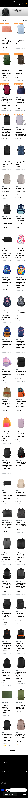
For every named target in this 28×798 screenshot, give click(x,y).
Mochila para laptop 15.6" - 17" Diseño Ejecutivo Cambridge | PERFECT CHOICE (6, 162)
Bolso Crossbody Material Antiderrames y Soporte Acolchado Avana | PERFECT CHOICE (6, 676)
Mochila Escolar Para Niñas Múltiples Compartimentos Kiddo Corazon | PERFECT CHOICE (6, 314)
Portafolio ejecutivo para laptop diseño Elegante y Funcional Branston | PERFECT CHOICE (6, 526)
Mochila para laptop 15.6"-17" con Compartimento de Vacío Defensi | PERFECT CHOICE (6, 465)
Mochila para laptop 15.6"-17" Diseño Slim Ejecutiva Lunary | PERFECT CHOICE (20, 374)
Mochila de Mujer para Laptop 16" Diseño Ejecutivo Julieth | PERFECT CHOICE (19, 102)
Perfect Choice (4, 37)
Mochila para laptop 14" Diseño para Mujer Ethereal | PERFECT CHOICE (20, 434)
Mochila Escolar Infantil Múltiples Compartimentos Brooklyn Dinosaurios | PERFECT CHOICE (6, 283)
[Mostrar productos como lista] (26, 20)
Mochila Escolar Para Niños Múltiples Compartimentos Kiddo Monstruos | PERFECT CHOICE (20, 282)
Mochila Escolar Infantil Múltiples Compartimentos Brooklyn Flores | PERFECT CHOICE (20, 252)
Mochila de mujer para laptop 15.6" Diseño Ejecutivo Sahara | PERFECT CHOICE (5, 405)
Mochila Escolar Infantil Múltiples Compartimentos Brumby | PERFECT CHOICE (20, 222)
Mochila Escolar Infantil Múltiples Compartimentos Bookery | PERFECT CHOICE (6, 374)
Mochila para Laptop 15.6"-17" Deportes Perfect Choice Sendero (21, 162)
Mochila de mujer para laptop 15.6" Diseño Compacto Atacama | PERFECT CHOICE (20, 191)
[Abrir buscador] (19, 4)
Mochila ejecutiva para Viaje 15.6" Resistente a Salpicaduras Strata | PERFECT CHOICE (6, 72)
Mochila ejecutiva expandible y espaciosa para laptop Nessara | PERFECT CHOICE (6, 556)
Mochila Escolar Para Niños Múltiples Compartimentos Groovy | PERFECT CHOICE (20, 405)
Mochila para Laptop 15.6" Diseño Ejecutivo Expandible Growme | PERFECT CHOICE (21, 72)
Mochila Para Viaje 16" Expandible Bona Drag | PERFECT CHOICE (20, 41)
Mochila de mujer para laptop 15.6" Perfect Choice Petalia (5, 191)
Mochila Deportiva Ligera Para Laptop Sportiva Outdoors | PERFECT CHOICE (6, 646)
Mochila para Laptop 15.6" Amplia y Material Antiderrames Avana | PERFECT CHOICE (21, 675)
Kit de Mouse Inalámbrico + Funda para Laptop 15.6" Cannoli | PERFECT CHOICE (6, 42)
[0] (25, 4)
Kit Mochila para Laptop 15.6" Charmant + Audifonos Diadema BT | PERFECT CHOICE (20, 133)
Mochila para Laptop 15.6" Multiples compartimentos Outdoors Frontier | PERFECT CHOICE (7, 102)
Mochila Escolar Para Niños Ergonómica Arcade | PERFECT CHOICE (20, 313)
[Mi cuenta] (22, 4)
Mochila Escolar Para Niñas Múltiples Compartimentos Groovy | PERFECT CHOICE (6, 435)
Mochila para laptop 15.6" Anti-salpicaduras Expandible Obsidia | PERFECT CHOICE (6, 222)
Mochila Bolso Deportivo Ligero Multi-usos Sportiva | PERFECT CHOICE (20, 646)
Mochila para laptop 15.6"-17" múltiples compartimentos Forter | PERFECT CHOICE (6, 586)
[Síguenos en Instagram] (5, 783)
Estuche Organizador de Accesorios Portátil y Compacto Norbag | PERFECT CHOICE (6, 495)
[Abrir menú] (2, 4)
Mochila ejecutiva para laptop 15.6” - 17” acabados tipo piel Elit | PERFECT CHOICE (20, 556)
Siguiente (11, 750)
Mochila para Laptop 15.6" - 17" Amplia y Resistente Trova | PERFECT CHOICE (21, 706)
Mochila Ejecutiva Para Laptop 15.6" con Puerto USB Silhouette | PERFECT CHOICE (6, 616)
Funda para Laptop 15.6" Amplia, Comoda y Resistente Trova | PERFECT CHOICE (6, 707)
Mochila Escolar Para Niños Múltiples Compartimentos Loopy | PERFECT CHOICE (6, 344)
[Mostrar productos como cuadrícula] (23, 20)
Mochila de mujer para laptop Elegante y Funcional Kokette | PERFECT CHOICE (20, 495)
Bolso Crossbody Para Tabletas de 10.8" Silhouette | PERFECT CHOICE (20, 616)
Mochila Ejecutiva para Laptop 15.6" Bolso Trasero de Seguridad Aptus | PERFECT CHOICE (6, 133)
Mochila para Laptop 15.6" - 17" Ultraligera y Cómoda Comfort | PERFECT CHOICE (21, 737)
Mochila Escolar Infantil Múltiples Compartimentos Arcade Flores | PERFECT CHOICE (20, 344)
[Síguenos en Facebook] (2, 783)
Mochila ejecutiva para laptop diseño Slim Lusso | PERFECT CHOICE (20, 525)
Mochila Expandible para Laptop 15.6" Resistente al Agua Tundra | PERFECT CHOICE (20, 586)
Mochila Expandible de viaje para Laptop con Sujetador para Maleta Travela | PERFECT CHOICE (6, 737)
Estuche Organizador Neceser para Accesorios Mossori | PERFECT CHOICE (6, 252)
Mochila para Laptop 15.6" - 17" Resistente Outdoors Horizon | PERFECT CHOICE (21, 464)
